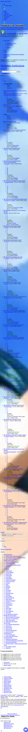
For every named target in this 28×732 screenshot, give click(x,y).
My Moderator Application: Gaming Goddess (15, 435)
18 (7, 168)
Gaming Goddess (9, 436)
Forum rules (4, 68)
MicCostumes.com (8, 726)
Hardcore (15, 110)
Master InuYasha (9, 507)
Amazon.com (7, 722)
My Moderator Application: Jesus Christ (13, 324)
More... (5, 19)
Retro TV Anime (8, 15)
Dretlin (7, 122)
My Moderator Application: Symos (12, 282)
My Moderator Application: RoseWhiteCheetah (15, 199)
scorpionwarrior (9, 182)
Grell (6, 213)
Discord (8, 61)
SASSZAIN (16, 377)
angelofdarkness (9, 312)
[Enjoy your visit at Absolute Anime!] (12, 26)
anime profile (12, 33)
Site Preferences (6, 718)
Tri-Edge (7, 357)
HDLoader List (7, 691)
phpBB (8, 668)
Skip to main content (6, 1)
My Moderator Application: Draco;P (13, 240)
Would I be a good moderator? (11, 355)
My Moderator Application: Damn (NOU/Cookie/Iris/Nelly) (12, 161)
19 (7, 169)
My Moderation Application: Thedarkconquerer (15, 522)
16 (7, 192)
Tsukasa (7, 258)
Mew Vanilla (16, 385)
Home (5, 11)
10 (7, 346)
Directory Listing (8, 692)
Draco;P (7, 241)
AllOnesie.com (7, 728)
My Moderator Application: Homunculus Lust (15, 296)
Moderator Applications (12, 65)
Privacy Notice (4, 696)
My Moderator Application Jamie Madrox (14, 388)
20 (7, 170)
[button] (5, 81)
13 (7, 187)
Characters (6, 14)
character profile (23, 33)
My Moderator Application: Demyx (12, 419)
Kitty (6, 149)
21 (7, 172)
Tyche (14, 279)
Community (7, 16)
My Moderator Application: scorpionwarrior (14, 180)
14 (7, 189)
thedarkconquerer (9, 524)
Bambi (7, 227)
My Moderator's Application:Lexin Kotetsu (14, 477)
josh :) (6, 326)
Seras (14, 293)
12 (7, 186)
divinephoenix (8, 491)
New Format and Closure (10, 121)
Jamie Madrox (8, 389)
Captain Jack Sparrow (10, 451)
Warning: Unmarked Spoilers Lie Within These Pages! (14, 29)
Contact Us (20, 695)
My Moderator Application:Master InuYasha (14, 505)
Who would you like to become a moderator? (15, 130)
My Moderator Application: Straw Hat (13, 257)
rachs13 (7, 398)
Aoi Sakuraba (8, 339)
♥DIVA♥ (7, 298)
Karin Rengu (8, 406)
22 (7, 173)
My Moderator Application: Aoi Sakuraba (14, 337)
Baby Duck (16, 145)
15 (7, 190)
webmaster (8, 93)
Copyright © (4, 695)
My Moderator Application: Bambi (12, 226)
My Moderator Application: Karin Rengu (14, 405)
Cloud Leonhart (9, 381)
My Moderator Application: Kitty (12, 148)
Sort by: (15, 534)
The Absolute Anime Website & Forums (15, 94)
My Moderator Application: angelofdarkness (14, 310)
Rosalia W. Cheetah (10, 200)
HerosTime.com (8, 725)
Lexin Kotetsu (8, 478)
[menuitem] (11, 43)
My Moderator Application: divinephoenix (14, 490)
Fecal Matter (16, 158)
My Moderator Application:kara (11, 269)
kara (6, 271)
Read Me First (7, 104)
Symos (7, 283)
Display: (4, 534)
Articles (6, 18)
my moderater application (10, 396)
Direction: (4, 535)
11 (7, 347)
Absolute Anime (8, 5)
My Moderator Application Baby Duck (13, 367)
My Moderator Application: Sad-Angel (13, 468)
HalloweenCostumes (9, 723)
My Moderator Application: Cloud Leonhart (14, 379)
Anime (5, 12)
